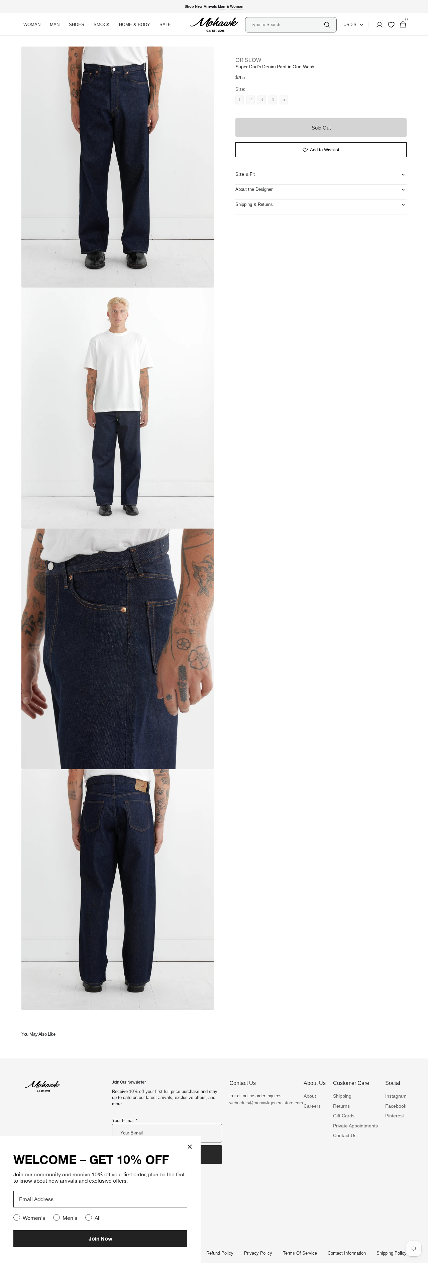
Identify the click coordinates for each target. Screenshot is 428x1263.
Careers (312, 1106)
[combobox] (287, 24)
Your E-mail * (124, 1120)
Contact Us (344, 1135)
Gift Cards (343, 1115)
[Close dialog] (190, 1146)
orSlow (248, 60)
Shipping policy (392, 1253)
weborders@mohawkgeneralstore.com (262, 1102)
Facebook (395, 1106)
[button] (377, 24)
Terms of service (300, 1253)
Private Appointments (355, 1125)
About (310, 1096)
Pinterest (394, 1115)
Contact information (347, 1253)
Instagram (396, 1096)
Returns (341, 1106)
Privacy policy (258, 1253)
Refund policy (219, 1253)
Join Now (100, 1238)
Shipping (342, 1096)
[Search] (327, 24)
